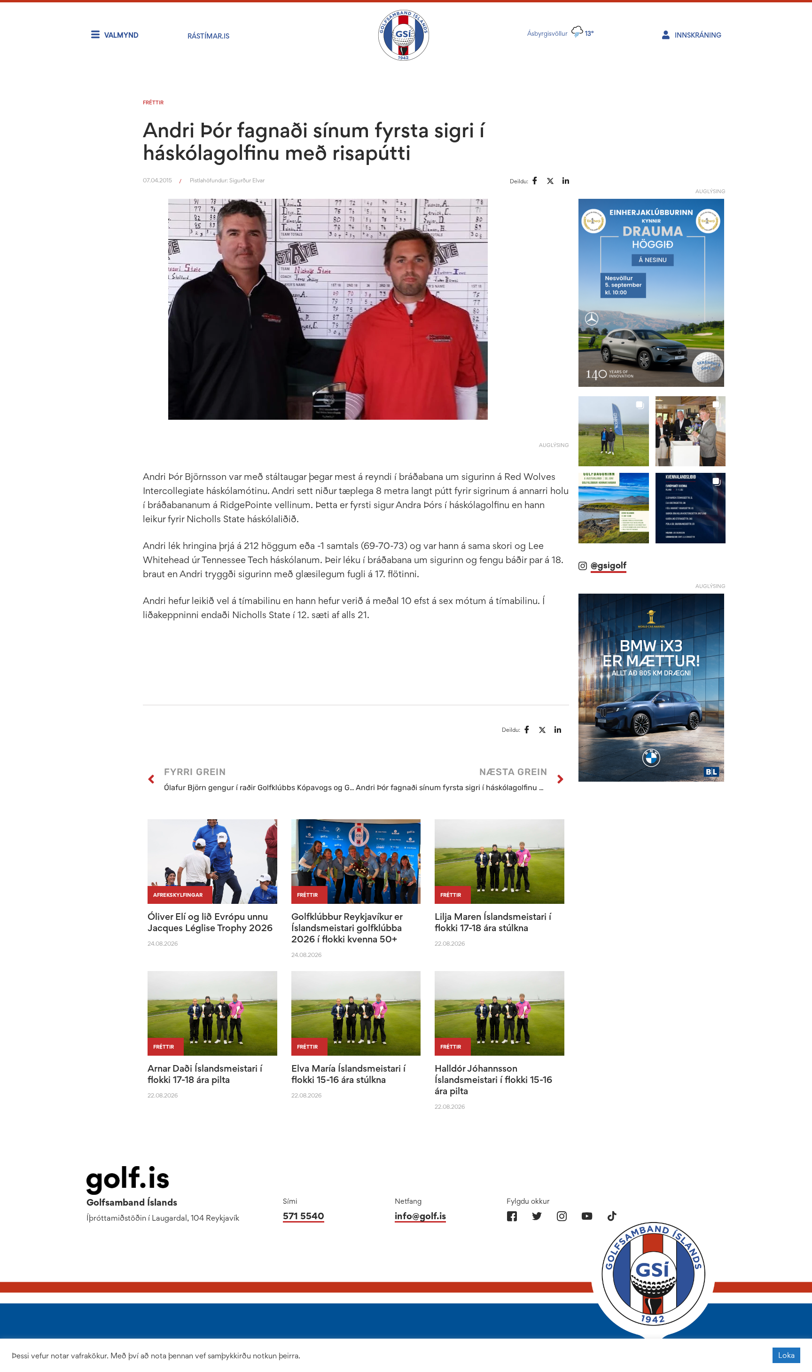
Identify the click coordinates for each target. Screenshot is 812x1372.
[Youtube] (586, 1216)
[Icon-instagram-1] (561, 1216)
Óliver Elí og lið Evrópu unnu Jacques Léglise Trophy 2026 (210, 922)
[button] (613, 431)
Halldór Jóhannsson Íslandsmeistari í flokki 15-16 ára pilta (493, 1080)
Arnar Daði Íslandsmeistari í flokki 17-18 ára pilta (205, 1074)
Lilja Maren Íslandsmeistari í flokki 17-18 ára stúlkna (493, 922)
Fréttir (153, 102)
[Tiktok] (611, 1216)
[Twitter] (536, 1216)
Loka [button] (786, 1355)
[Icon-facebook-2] (512, 1216)
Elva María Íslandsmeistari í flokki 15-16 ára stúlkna (348, 1074)
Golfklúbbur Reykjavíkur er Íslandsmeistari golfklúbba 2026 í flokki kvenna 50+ (346, 928)
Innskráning (698, 35)
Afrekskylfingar (178, 895)
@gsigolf (608, 565)
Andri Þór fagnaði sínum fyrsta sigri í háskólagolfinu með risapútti (313, 141)
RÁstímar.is (208, 36)
